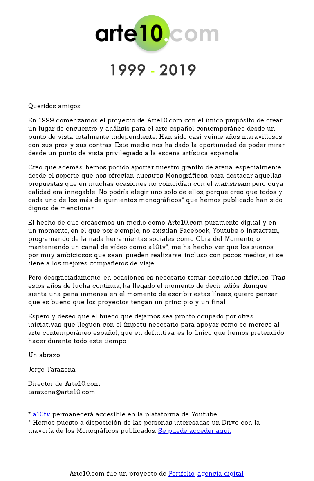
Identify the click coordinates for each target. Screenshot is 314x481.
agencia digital (220, 473)
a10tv (41, 414)
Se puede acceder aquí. (194, 430)
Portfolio (181, 473)
